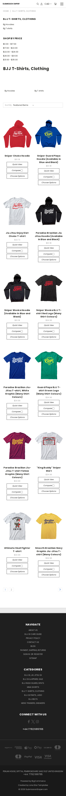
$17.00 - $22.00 (10, 47)
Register (38, 654)
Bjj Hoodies (8, 24)
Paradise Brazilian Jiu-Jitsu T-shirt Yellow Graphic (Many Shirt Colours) (17, 472)
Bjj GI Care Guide (33, 634)
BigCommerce (38, 781)
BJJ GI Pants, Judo (33, 695)
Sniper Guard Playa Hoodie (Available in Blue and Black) (49, 159)
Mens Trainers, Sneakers (33, 703)
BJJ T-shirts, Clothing (33, 691)
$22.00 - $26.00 (10, 51)
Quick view (17, 164)
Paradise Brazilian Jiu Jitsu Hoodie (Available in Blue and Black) (49, 236)
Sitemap (33, 658)
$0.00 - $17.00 (9, 43)
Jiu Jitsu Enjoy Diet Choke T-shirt (17, 234)
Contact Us (33, 642)
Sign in (26, 654)
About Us (33, 630)
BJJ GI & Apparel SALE (33, 679)
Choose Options (17, 176)
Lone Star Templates (38, 785)
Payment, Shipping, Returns (33, 650)
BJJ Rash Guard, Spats (33, 683)
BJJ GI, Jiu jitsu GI (33, 675)
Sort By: (8, 105)
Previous (4, 793)
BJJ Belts (33, 699)
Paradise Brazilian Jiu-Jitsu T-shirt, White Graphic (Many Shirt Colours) (17, 392)
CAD (47, 3)
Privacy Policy (33, 638)
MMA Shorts (33, 687)
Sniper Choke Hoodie (17, 155)
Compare (16, 170)
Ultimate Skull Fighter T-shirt (17, 549)
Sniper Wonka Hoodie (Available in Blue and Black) (17, 313)
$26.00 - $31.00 (10, 55)
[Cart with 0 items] (55, 4)
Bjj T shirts (7, 28)
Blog (33, 646)
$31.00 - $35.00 (10, 59)
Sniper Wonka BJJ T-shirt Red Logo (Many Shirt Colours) (48, 313)
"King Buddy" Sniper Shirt (49, 469)
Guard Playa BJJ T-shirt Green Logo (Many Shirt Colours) (48, 390)
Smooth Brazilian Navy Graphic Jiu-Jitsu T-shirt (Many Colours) (48, 551)
